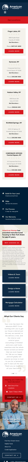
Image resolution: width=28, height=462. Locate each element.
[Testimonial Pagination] (11, 373)
